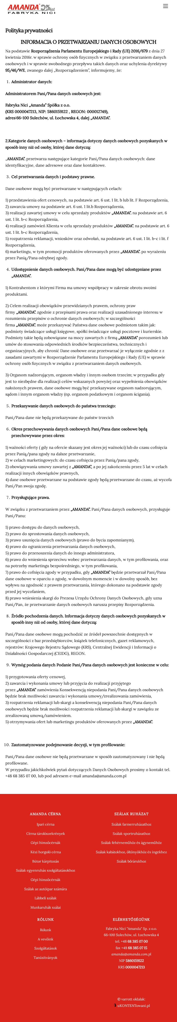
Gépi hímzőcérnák (45, 842)
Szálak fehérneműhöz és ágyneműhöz (131, 842)
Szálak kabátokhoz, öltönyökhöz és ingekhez (131, 852)
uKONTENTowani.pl (133, 1005)
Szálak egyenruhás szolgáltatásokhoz (45, 870)
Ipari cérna (45, 824)
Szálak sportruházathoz (131, 833)
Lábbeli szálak (46, 898)
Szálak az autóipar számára (45, 889)
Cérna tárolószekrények (45, 833)
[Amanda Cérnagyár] (31, 12)
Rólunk (45, 930)
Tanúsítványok (45, 957)
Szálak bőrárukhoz (131, 861)
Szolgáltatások (45, 948)
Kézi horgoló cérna (45, 852)
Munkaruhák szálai (45, 907)
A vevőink (45, 939)
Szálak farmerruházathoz (131, 824)
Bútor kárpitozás (45, 861)
